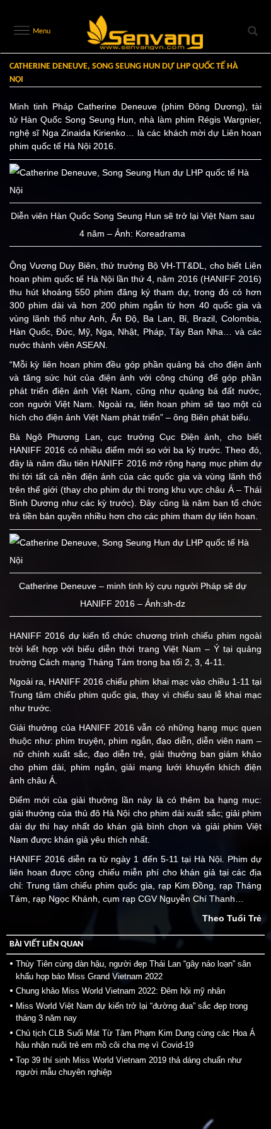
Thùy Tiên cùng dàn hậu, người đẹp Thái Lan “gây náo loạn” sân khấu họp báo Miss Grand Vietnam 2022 (133, 970)
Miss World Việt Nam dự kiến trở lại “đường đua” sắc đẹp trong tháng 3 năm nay (132, 1012)
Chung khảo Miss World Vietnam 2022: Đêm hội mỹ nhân (120, 991)
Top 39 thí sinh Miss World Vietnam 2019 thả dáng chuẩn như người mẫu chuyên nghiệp (129, 1066)
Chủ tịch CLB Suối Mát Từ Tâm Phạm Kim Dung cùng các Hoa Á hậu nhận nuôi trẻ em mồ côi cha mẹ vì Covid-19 (135, 1039)
